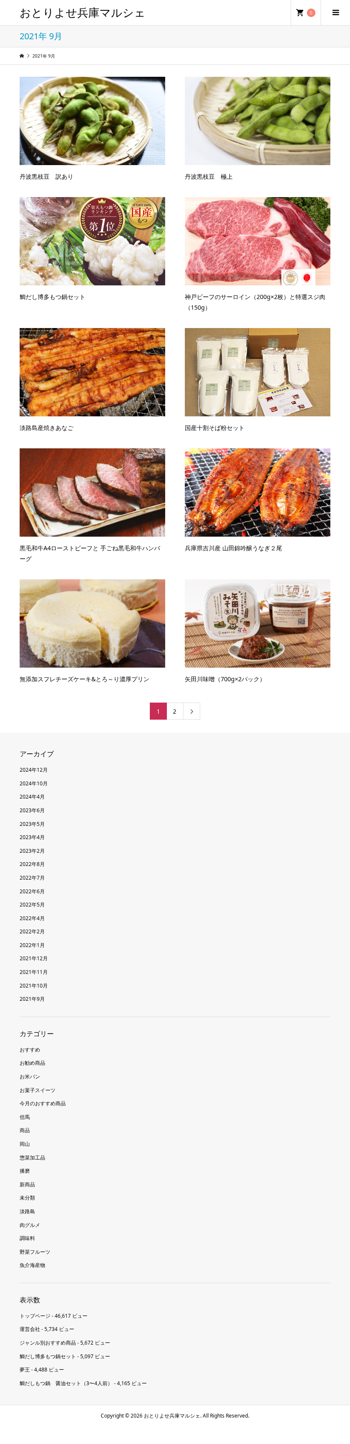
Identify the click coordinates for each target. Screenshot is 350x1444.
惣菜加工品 (32, 1157)
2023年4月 (32, 837)
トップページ (35, 1315)
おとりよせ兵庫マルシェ (83, 12)
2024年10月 (34, 783)
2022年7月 (32, 877)
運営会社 (30, 1329)
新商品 (27, 1184)
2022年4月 (32, 918)
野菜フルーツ (35, 1251)
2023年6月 (32, 810)
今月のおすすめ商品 (43, 1103)
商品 (25, 1130)
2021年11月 (34, 972)
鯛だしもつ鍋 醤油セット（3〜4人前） (66, 1383)
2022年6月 (32, 891)
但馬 (25, 1117)
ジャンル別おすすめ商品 (48, 1342)
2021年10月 (34, 985)
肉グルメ (30, 1225)
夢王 (25, 1369)
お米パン (30, 1076)
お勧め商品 (32, 1062)
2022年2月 (32, 931)
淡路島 (27, 1211)
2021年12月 (34, 958)
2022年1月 (32, 945)
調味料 (27, 1238)
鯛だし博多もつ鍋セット (48, 1356)
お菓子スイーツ (37, 1090)
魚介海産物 (32, 1265)
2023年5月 (32, 824)
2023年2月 (32, 850)
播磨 (25, 1170)
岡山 (25, 1144)
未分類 (27, 1197)
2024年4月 (32, 796)
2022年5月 (32, 904)
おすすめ (30, 1049)
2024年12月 (34, 769)
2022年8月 (32, 864)
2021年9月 (32, 998)
